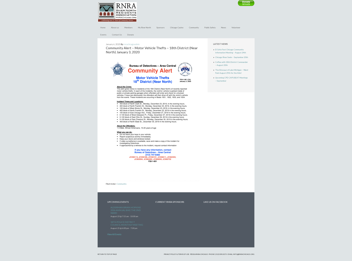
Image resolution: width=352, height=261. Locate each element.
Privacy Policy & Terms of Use (176, 254)
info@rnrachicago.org (243, 254)
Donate (130, 34)
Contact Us (117, 34)
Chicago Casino (176, 27)
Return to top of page (107, 254)
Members (128, 27)
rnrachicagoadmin (132, 44)
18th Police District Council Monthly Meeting (127, 223)
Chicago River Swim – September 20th (231, 57)
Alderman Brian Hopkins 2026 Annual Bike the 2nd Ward (126, 210)
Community (194, 27)
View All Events (114, 234)
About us (115, 27)
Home (102, 27)
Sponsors (160, 27)
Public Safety (210, 27)
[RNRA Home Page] (117, 23)
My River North (144, 27)
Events (103, 34)
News (223, 27)
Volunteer (236, 27)
